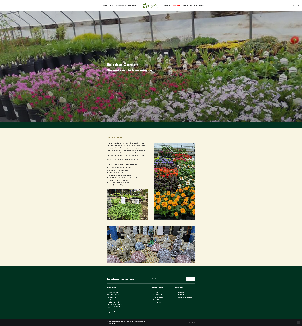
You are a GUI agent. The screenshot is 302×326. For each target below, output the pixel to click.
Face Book (181, 292)
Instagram (180, 294)
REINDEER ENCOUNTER (190, 5)
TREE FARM (167, 5)
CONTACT (202, 5)
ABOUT (111, 5)
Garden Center (159, 294)
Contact (157, 299)
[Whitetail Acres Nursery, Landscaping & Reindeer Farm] (151, 5)
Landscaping (159, 297)
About (157, 292)
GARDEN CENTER (121, 5)
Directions (158, 302)
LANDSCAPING (132, 5)
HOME (105, 5)
